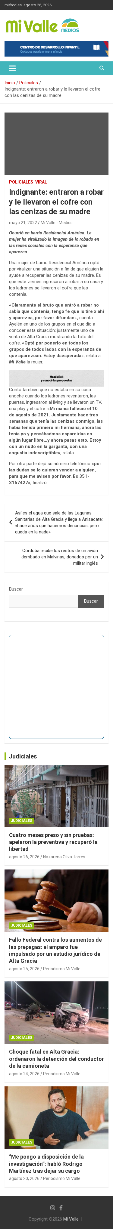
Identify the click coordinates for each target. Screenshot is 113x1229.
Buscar (16, 589)
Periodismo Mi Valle (61, 968)
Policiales (21, 182)
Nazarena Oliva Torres (64, 856)
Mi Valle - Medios (57, 222)
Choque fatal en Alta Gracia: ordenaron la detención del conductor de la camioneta (56, 1058)
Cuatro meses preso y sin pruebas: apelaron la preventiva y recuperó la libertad (53, 842)
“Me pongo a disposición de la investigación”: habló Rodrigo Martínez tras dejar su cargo (46, 1163)
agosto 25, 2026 (24, 968)
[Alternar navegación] (12, 68)
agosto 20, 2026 (24, 1178)
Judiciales (23, 756)
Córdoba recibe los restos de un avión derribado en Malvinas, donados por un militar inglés (59, 557)
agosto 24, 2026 (24, 1073)
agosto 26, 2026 (24, 856)
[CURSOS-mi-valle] (56, 372)
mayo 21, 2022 (23, 222)
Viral (41, 182)
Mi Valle (71, 1219)
